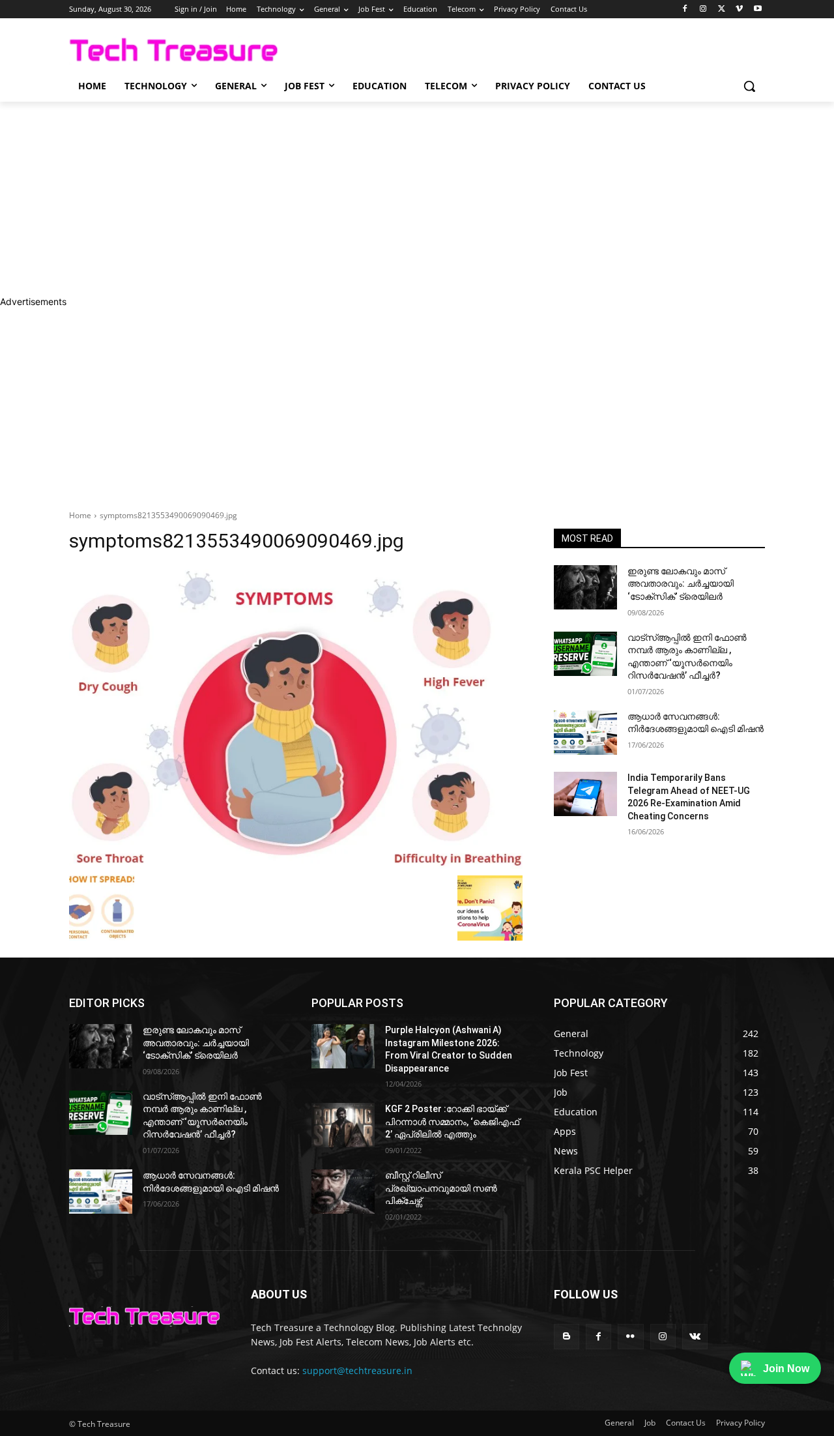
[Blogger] (566, 1336)
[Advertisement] (391, 198)
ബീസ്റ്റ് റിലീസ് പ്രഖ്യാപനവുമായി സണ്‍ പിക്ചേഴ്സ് (441, 1188)
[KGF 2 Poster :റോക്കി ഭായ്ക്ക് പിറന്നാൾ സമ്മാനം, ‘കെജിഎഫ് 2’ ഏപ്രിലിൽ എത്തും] (343, 1125)
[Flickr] (630, 1336)
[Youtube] (757, 9)
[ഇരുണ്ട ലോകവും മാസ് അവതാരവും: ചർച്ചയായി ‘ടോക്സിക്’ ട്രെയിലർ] (585, 587)
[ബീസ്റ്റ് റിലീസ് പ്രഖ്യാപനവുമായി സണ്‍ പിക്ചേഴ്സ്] (343, 1191)
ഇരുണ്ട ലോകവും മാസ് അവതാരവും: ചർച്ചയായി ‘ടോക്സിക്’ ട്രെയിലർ (680, 584)
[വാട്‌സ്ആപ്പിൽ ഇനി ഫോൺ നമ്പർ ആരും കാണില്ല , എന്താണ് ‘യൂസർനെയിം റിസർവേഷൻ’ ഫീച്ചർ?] (585, 654)
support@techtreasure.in (357, 1370)
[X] (721, 9)
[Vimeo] (739, 9)
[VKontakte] (695, 1336)
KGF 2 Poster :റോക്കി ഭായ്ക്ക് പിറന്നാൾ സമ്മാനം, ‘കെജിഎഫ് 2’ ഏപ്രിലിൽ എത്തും (452, 1121)
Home (80, 515)
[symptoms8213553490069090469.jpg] (296, 717)
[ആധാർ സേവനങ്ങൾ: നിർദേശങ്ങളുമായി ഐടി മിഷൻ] (585, 733)
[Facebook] (685, 9)
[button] (749, 86)
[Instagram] (703, 9)
